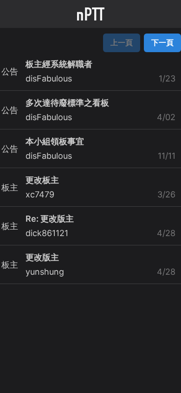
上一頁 (121, 42)
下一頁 (162, 42)
